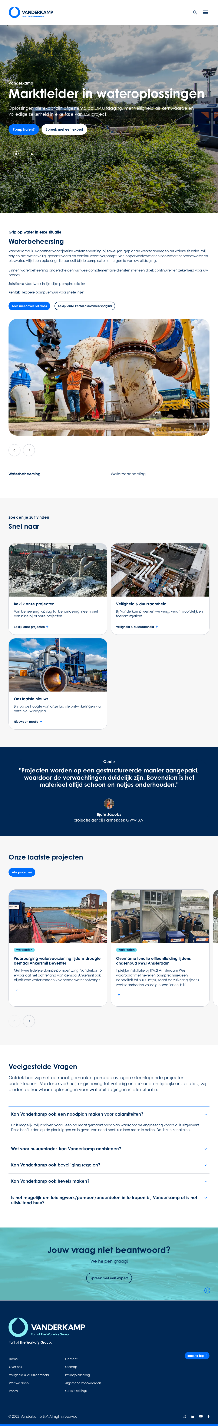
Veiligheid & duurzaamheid (29, 1375)
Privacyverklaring (77, 1375)
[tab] (22, 154)
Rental (14, 1391)
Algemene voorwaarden (83, 1383)
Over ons (15, 1367)
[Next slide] (29, 450)
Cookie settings (76, 1390)
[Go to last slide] (14, 450)
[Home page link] (31, 12)
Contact (71, 1359)
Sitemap (71, 1367)
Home (13, 1359)
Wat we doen (19, 1383)
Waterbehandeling (128, 474)
